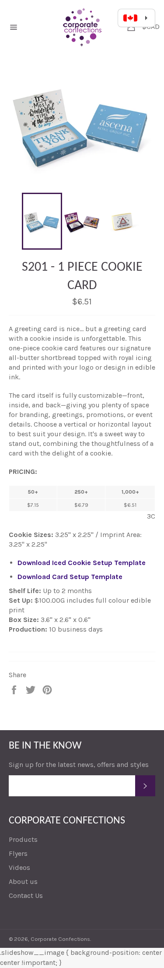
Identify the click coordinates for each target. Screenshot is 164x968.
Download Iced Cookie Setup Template (81, 562)
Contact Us (26, 895)
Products (23, 839)
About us (23, 881)
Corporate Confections (60, 939)
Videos (19, 867)
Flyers (18, 853)
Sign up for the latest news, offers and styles (79, 764)
